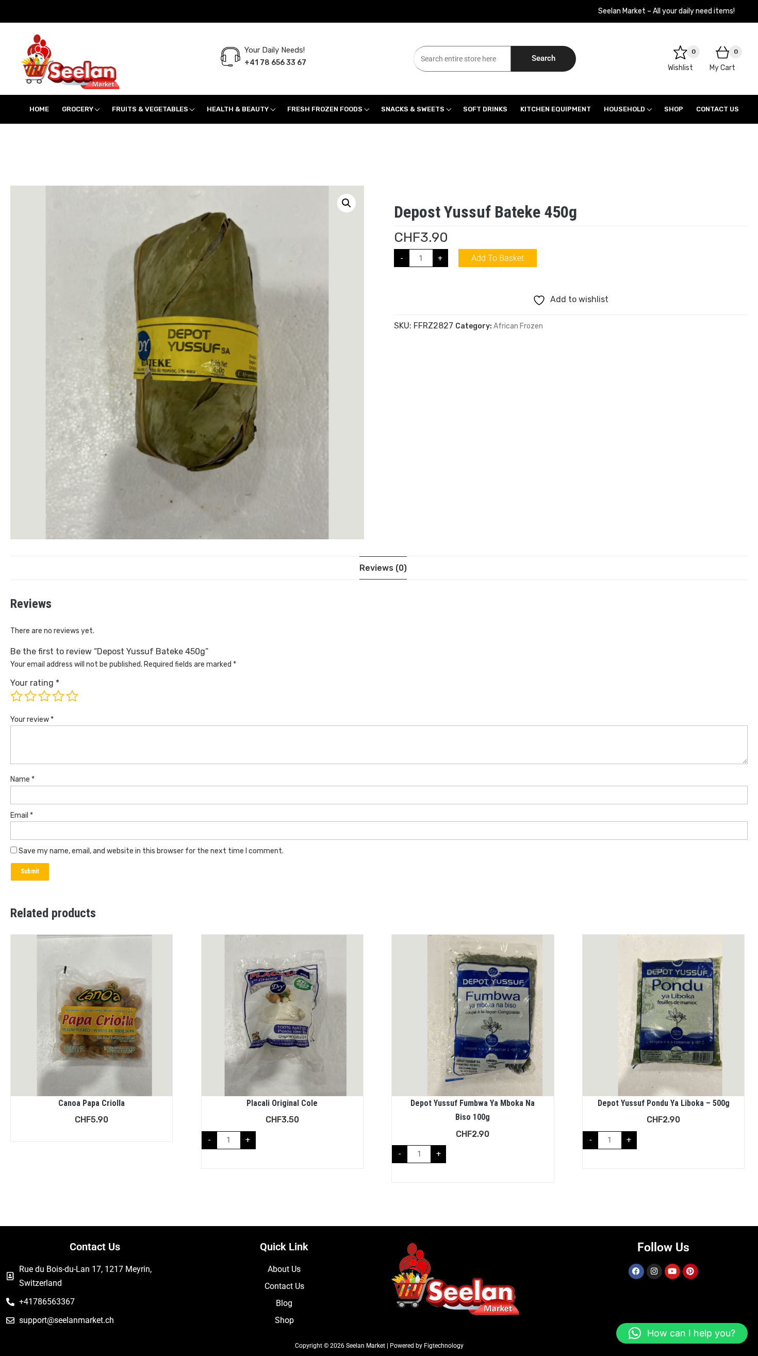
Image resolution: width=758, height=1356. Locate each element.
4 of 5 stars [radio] (58, 696)
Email (21, 815)
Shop (673, 109)
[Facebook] (636, 1271)
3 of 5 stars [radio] (44, 696)
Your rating (34, 683)
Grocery (77, 109)
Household (624, 109)
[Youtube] (672, 1271)
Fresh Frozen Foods (324, 109)
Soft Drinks (485, 109)
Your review (32, 719)
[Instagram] (654, 1271)
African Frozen (518, 326)
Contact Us (717, 109)
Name (22, 779)
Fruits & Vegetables (150, 109)
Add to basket (497, 258)
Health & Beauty (238, 109)
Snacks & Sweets (412, 109)
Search (543, 58)
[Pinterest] (690, 1271)
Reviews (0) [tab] (383, 568)
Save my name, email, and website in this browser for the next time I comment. (151, 851)
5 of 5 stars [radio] (72, 696)
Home (39, 109)
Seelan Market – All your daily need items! (666, 11)
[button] (346, 203)
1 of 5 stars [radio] (16, 696)
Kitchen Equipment (555, 109)
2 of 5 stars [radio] (30, 696)
